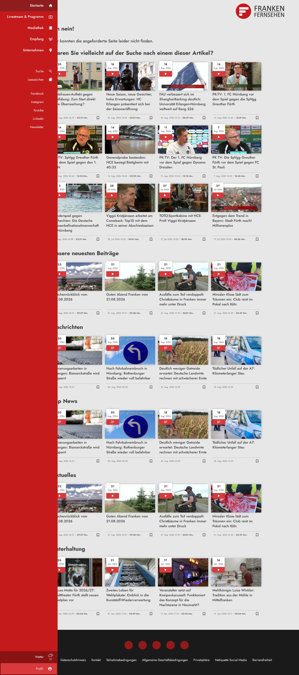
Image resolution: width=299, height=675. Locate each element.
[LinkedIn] (170, 645)
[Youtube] (156, 645)
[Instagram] (142, 645)
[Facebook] (128, 645)
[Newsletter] (184, 645)
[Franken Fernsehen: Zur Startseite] (260, 11)
